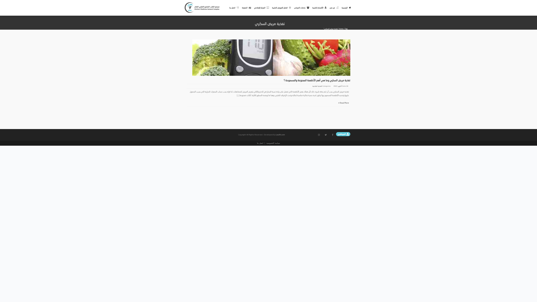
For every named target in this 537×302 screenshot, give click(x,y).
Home (341, 29)
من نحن (332, 8)
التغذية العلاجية (317, 86)
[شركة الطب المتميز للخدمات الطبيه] (202, 8)
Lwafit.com (280, 135)
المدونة (244, 8)
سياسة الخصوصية (273, 143)
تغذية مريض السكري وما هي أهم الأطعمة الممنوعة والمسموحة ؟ (317, 80)
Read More (344, 103)
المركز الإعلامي (259, 8)
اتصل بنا (232, 8)
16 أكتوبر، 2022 (341, 86)
